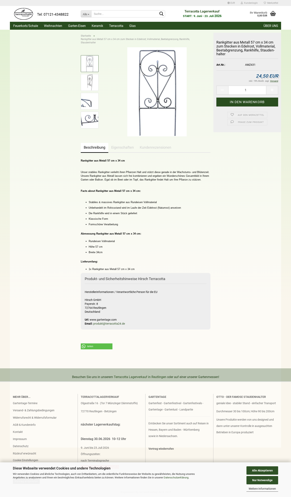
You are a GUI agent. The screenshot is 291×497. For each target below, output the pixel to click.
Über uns (270, 26)
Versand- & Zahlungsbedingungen (33, 410)
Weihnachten (53, 26)
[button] (96, 346)
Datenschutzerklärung (176, 477)
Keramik (97, 26)
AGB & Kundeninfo (24, 424)
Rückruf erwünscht (24, 453)
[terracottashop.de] (44, 14)
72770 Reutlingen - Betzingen (99, 411)
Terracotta (116, 26)
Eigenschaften (122, 147)
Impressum (20, 439)
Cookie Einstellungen (25, 460)
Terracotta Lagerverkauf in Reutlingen (140, 377)
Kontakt (18, 431)
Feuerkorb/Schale (25, 26)
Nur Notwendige (262, 480)
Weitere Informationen (262, 488)
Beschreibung (94, 147)
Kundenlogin (250, 3)
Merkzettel (272, 3)
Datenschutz (21, 446)
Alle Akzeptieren (262, 470)
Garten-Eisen (77, 26)
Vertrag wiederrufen (161, 448)
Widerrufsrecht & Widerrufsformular (35, 417)
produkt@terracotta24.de (109, 323)
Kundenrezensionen (155, 147)
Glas (132, 26)
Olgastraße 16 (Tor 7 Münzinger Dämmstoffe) (109, 403)
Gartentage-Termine (25, 403)
